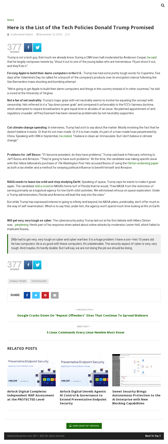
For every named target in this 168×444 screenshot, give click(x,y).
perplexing (21, 224)
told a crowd (43, 186)
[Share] (28, 47)
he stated (65, 136)
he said (152, 57)
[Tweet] (37, 47)
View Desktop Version (85, 426)
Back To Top (152, 436)
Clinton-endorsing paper (143, 163)
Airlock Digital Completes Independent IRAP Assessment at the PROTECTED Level (30, 395)
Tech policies (39, 281)
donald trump (18, 281)
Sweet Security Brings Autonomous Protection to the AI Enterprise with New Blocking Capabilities (136, 397)
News (10, 19)
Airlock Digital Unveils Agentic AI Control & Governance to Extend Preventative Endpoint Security (83, 397)
